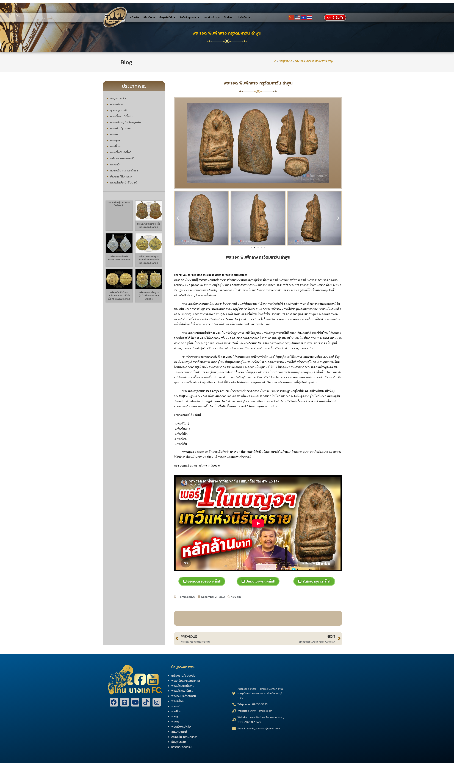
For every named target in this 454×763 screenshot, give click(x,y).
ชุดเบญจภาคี (118, 110)
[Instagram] (157, 702)
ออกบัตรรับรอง (211, 17)
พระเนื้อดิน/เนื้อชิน (121, 152)
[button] (178, 218)
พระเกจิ (115, 164)
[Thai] (310, 17)
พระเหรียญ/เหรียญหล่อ (125, 122)
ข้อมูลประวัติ (165, 17)
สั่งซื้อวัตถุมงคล (188, 17)
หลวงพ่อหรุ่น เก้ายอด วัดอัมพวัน (119, 203)
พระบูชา (115, 140)
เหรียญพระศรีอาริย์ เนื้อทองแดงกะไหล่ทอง (148, 225)
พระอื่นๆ (115, 146)
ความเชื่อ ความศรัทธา (124, 170)
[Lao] (304, 17)
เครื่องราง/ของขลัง (122, 158)
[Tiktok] (146, 702)
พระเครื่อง (116, 104)
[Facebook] (114, 702)
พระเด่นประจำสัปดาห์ (123, 182)
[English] (298, 17)
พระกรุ (114, 134)
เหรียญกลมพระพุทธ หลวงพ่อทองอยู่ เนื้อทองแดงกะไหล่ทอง (149, 259)
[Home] (275, 61)
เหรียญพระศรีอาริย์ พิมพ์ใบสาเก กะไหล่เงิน (119, 258)
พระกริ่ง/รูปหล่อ (120, 128)
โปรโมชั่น (242, 17)
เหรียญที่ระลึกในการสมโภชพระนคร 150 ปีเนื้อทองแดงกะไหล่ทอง (119, 295)
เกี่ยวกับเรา (149, 17)
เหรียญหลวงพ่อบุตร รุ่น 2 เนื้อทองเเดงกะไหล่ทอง (149, 295)
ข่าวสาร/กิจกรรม (121, 176)
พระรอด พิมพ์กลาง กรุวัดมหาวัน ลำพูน (314, 61)
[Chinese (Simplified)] (292, 17)
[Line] (124, 702)
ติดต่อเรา (228, 17)
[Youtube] (135, 702)
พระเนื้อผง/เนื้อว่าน (122, 116)
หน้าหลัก (134, 17)
